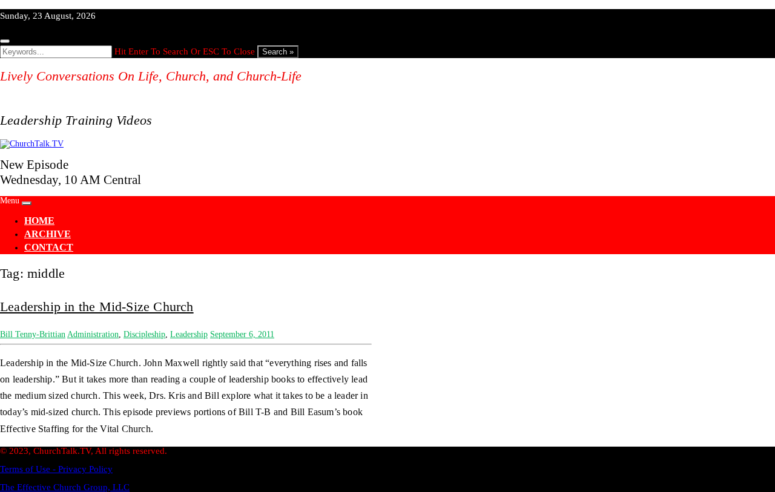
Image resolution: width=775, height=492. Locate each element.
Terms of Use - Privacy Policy (56, 469)
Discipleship (144, 334)
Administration (93, 334)
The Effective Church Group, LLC (65, 487)
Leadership (189, 334)
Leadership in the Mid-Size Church (97, 306)
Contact (48, 247)
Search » (278, 51)
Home (39, 220)
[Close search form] (5, 41)
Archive (47, 234)
